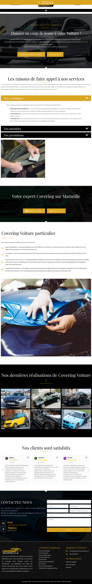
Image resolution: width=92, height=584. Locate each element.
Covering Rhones (44, 557)
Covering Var (43, 559)
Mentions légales (71, 562)
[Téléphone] (3, 528)
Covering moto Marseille (46, 561)
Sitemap (68, 567)
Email (10, 522)
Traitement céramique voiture (48, 568)
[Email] (3, 523)
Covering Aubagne (44, 551)
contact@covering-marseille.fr (17, 525)
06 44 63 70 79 (12, 530)
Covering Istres (43, 553)
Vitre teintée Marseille (46, 566)
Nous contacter (71, 564)
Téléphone (12, 528)
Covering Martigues (45, 555)
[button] (46, 10)
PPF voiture (42, 564)
